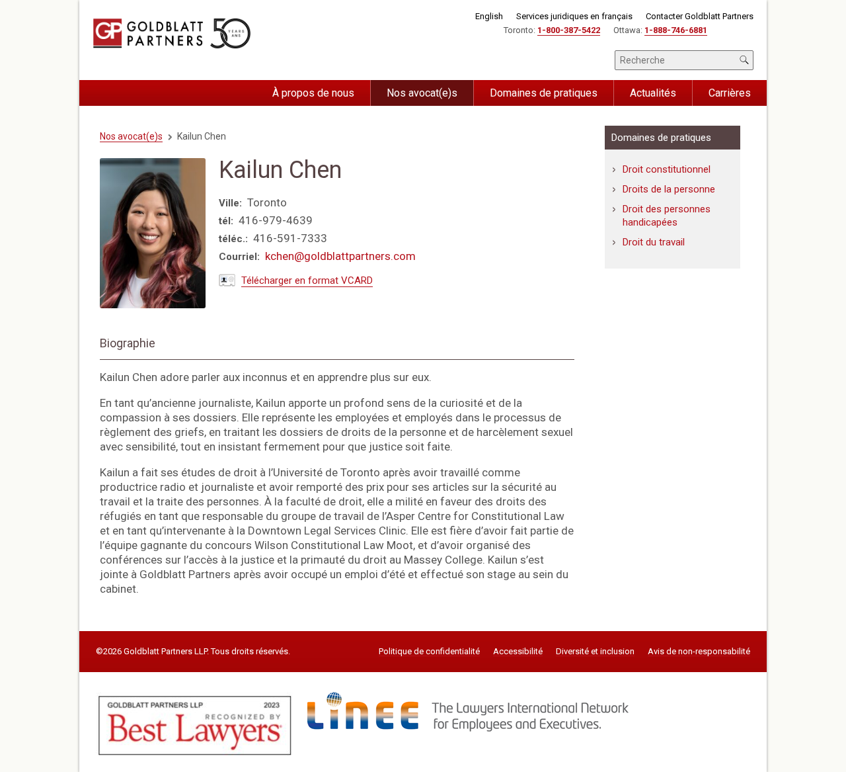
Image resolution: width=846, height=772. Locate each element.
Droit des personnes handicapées (667, 215)
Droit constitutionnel (667, 169)
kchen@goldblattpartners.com (340, 256)
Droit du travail (654, 242)
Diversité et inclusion (595, 651)
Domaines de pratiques (543, 93)
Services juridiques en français (574, 16)
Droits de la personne (669, 189)
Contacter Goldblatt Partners (699, 16)
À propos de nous (313, 93)
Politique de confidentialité (429, 651)
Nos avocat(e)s (422, 93)
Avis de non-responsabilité (699, 651)
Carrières (730, 93)
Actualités (653, 93)
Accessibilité (518, 651)
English (489, 16)
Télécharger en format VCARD (307, 280)
